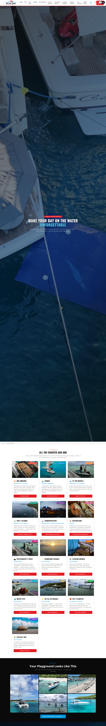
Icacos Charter (50, 2)
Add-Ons (91, 2)
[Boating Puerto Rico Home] (11, 3)
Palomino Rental (57, 2)
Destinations (42, 2)
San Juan (29, 2)
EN (100, 2)
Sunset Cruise (85, 2)
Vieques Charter (72, 2)
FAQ (95, 2)
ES (103, 2)
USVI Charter (79, 2)
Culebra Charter (64, 2)
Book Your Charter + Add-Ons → (53, 716)
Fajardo (35, 2)
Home (21, 2)
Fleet (25, 2)
